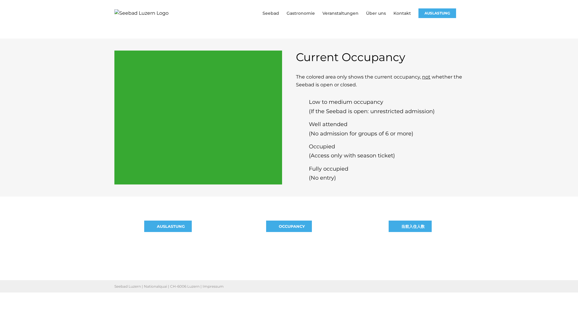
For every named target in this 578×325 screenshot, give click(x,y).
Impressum (213, 286)
